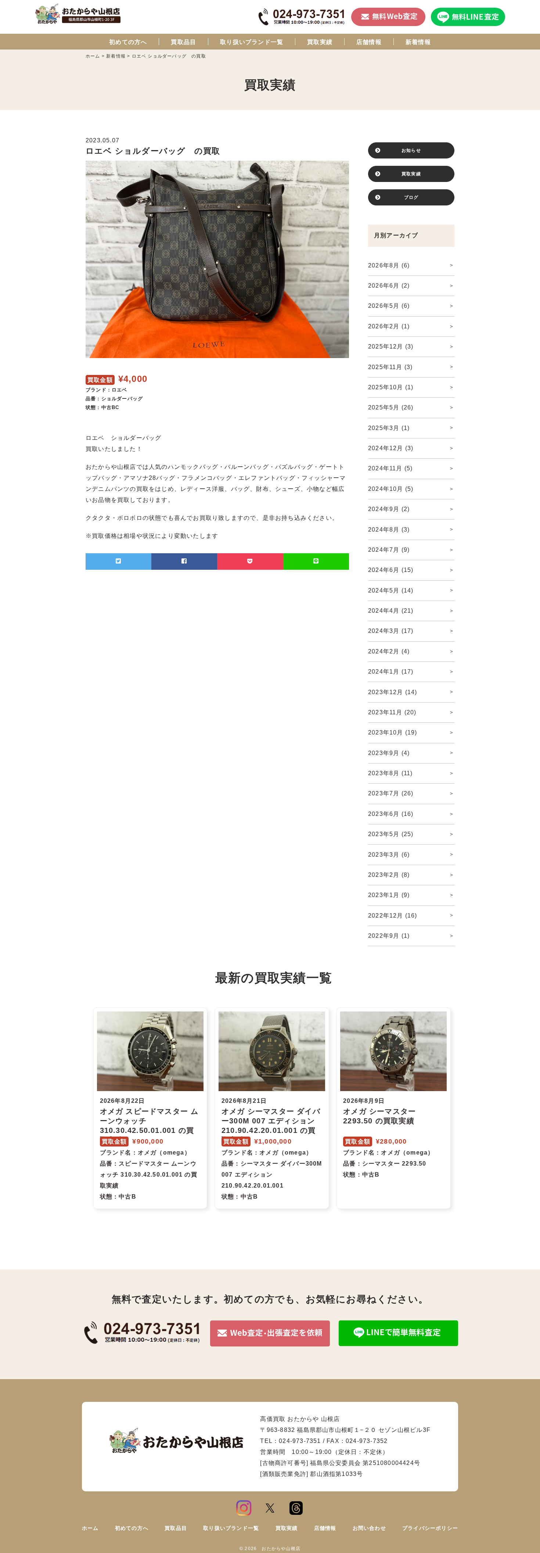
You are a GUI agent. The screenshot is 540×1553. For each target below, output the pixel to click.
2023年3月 (389, 855)
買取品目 (183, 42)
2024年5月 (390, 590)
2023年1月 (389, 895)
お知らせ (411, 150)
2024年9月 (389, 509)
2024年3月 (390, 631)
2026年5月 (389, 306)
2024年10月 (390, 489)
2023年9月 (389, 753)
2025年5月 (390, 407)
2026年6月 (389, 285)
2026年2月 (389, 326)
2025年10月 (390, 387)
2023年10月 (392, 732)
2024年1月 (390, 671)
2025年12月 (390, 346)
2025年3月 (389, 428)
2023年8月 (390, 773)
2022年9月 (389, 936)
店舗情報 (369, 42)
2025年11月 (390, 367)
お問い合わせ (369, 1528)
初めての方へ (128, 42)
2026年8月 (389, 265)
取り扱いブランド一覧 (251, 42)
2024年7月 (389, 550)
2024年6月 (390, 570)
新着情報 (418, 42)
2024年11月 (390, 468)
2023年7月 (390, 793)
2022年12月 (392, 915)
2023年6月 (390, 814)
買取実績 (319, 42)
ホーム (90, 1528)
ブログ (411, 197)
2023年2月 (389, 875)
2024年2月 (389, 651)
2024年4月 (390, 611)
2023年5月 (390, 834)
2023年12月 (392, 692)
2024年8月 (389, 529)
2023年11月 (392, 712)
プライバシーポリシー (430, 1528)
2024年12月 (390, 448)
